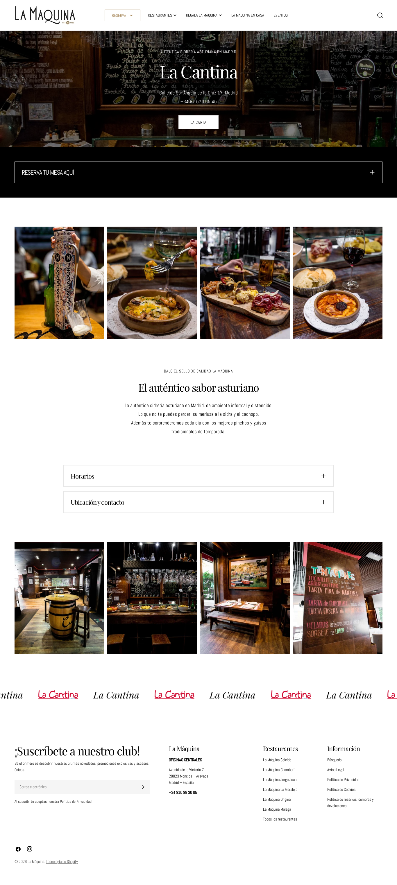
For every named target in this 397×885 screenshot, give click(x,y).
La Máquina (36, 861)
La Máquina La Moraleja (280, 789)
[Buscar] (380, 15)
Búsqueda (334, 759)
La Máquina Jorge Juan (279, 779)
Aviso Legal (335, 769)
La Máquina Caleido (277, 759)
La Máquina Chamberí (278, 769)
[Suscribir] (143, 787)
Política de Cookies (341, 789)
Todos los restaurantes (280, 819)
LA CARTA (198, 122)
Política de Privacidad (343, 779)
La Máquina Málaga (277, 809)
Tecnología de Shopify (62, 861)
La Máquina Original (277, 799)
